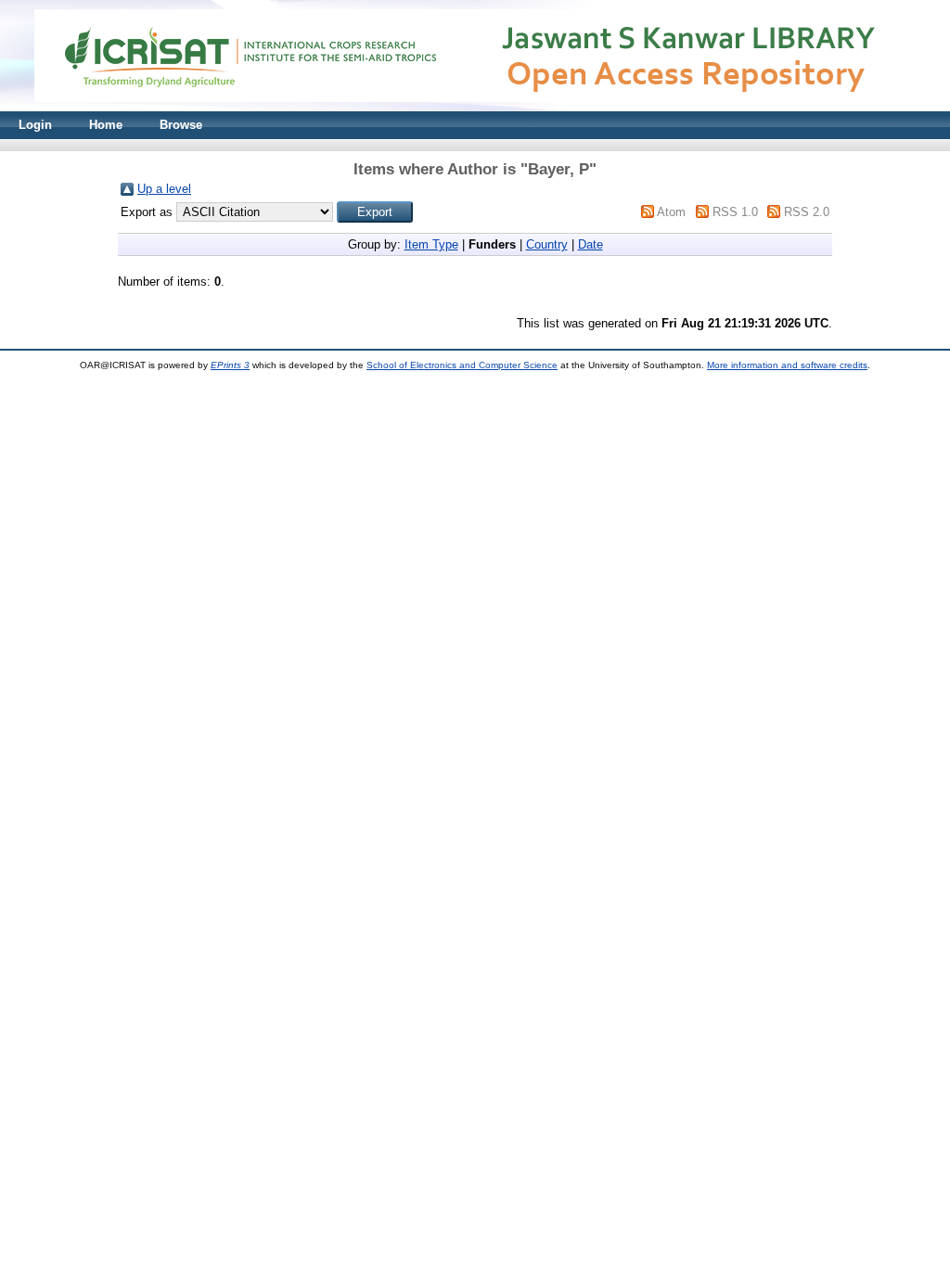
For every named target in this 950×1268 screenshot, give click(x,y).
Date (590, 244)
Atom (671, 212)
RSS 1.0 (735, 212)
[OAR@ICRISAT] (475, 107)
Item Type (431, 244)
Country (547, 244)
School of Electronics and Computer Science (462, 365)
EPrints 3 (230, 365)
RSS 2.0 (806, 212)
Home (105, 125)
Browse (181, 125)
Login (35, 125)
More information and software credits (787, 365)
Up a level (164, 189)
